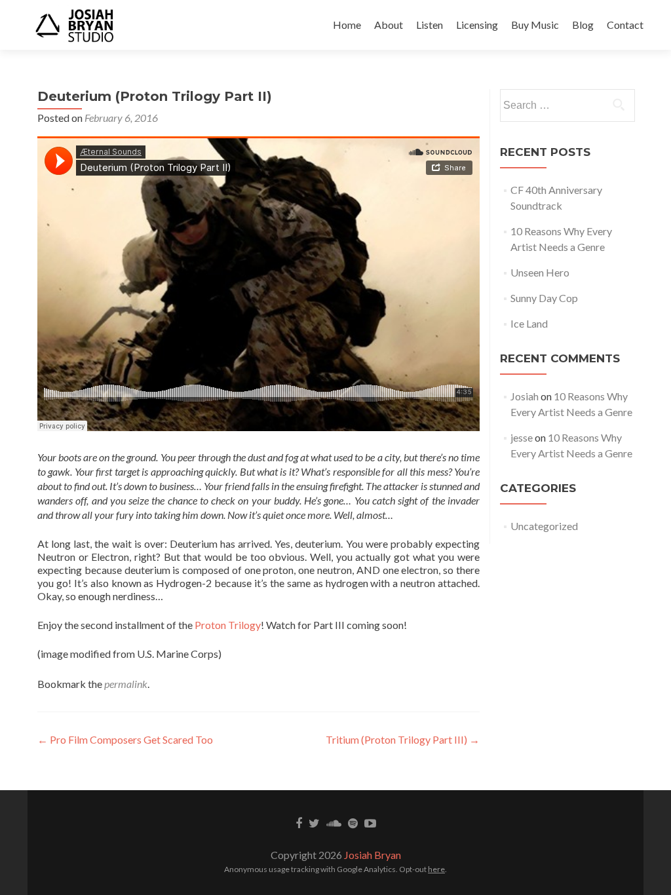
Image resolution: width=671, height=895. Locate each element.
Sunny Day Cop (544, 298)
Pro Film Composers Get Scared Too (125, 739)
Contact (625, 24)
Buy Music (535, 24)
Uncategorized (544, 526)
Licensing (477, 24)
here (436, 869)
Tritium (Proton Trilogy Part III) (403, 739)
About (388, 24)
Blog (583, 24)
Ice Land (529, 323)
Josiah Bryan (372, 854)
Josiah (524, 396)
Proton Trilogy (228, 625)
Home (347, 24)
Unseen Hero (539, 272)
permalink (125, 683)
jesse (521, 437)
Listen (429, 24)
